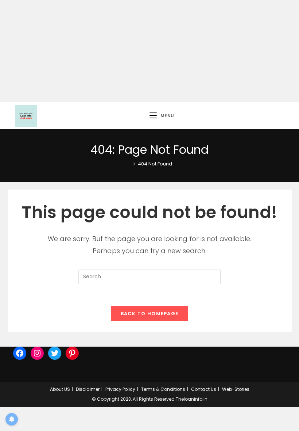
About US (60, 389)
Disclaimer (88, 389)
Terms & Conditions (163, 389)
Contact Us (203, 389)
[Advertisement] (149, 51)
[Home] (129, 163)
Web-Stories (235, 389)
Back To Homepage (150, 313)
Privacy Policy (120, 389)
